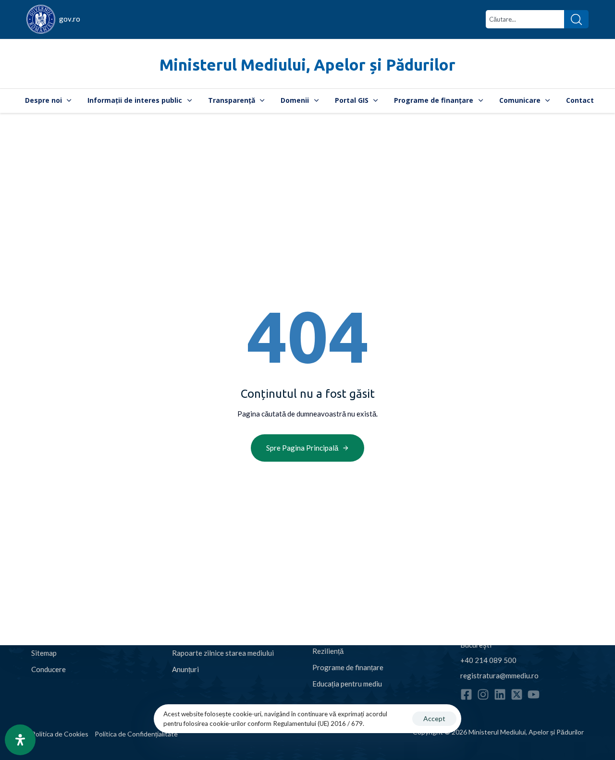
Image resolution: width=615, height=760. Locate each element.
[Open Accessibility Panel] (20, 739)
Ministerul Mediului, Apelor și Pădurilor (307, 65)
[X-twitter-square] (517, 694)
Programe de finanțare (433, 100)
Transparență (231, 100)
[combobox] (525, 19)
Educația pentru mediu (347, 683)
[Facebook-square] (466, 694)
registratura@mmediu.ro (499, 675)
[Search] (576, 19)
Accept (434, 718)
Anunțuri (185, 669)
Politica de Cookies (59, 734)
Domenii (295, 100)
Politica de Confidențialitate (136, 734)
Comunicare (520, 100)
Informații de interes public (134, 100)
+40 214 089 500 (488, 660)
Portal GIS (352, 100)
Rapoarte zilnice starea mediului (223, 653)
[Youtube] (534, 694)
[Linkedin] (500, 694)
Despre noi (43, 100)
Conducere (48, 669)
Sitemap (44, 653)
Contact (580, 100)
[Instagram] (483, 694)
